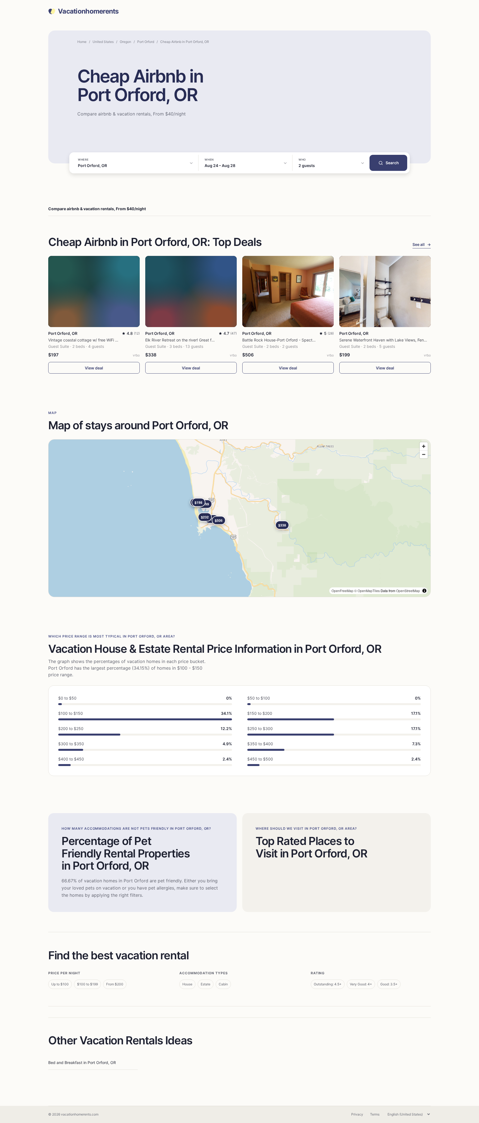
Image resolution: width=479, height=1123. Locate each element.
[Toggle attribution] (424, 590)
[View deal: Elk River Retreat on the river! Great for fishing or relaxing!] (191, 291)
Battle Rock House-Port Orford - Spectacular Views (288, 340)
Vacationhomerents (88, 11)
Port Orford (145, 42)
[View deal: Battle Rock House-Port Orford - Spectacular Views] (288, 291)
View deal (94, 368)
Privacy (357, 1114)
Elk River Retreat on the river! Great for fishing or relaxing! (197, 340)
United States (103, 42)
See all (421, 244)
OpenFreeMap (342, 590)
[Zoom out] (424, 454)
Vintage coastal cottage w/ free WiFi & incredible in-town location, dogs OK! (116, 340)
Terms (374, 1114)
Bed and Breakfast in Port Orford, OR (82, 1062)
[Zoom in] (424, 446)
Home (81, 42)
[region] (239, 518)
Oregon (125, 42)
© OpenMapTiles (367, 590)
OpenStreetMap (408, 590)
